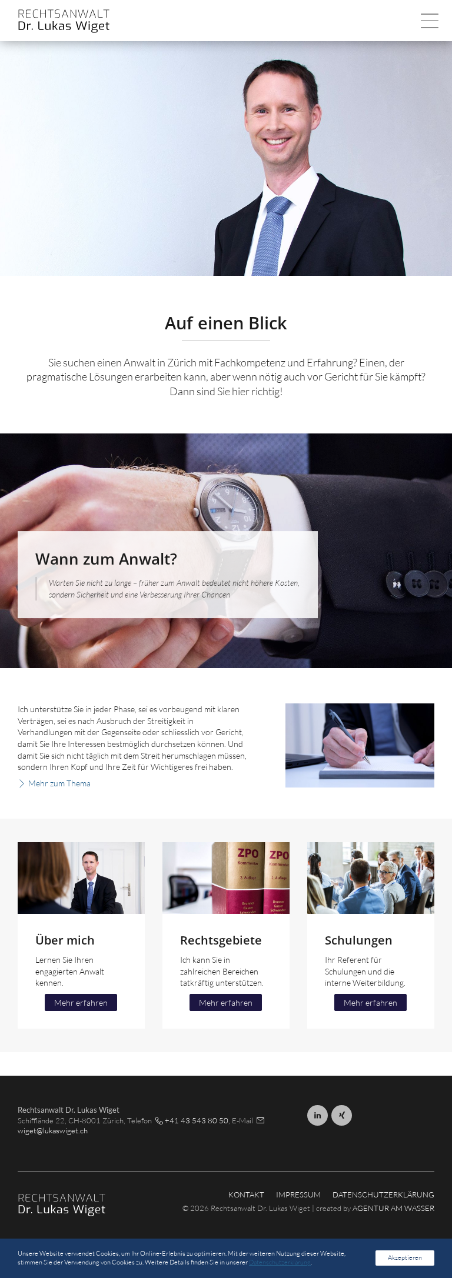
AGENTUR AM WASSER (393, 1208)
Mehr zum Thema (59, 783)
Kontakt (246, 1194)
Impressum (298, 1194)
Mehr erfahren (81, 1002)
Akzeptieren (405, 1257)
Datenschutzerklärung (383, 1194)
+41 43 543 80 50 (196, 1120)
